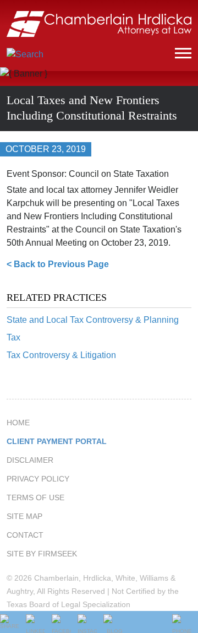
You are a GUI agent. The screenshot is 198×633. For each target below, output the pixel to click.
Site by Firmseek (42, 553)
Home (18, 422)
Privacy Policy (38, 478)
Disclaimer (30, 460)
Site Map (24, 516)
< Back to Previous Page (58, 264)
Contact (25, 535)
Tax (13, 337)
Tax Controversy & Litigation (61, 355)
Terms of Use (35, 497)
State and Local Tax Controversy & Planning (93, 319)
